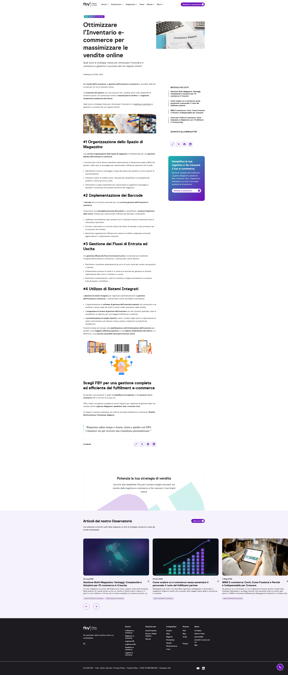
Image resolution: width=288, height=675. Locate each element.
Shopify (169, 643)
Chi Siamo (197, 631)
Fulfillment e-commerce (130, 632)
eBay (168, 634)
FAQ (184, 631)
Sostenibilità (198, 637)
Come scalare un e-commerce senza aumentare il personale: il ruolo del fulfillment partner (185, 103)
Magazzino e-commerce (130, 637)
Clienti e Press (199, 634)
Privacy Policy (119, 668)
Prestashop (170, 640)
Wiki (195, 645)
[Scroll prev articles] (86, 606)
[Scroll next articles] (96, 606)
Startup (148, 639)
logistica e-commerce (142, 104)
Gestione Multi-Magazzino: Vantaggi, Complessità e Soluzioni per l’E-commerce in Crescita (186, 93)
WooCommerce (171, 646)
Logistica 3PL (129, 641)
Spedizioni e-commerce (129, 648)
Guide (185, 637)
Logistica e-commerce (129, 654)
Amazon (169, 631)
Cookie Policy (132, 668)
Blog (184, 634)
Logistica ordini (130, 644)
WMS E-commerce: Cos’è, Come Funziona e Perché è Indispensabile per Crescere (188, 111)
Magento (169, 637)
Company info (165, 668)
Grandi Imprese (151, 631)
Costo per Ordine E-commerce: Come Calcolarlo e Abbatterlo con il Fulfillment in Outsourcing (187, 119)
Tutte (168, 649)
